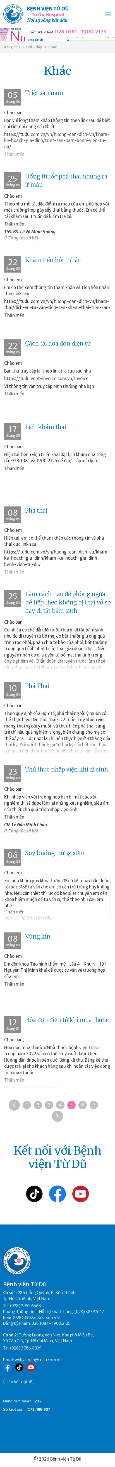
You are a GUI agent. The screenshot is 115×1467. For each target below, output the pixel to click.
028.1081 (65, 31)
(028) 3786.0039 (26, 1348)
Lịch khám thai (45, 426)
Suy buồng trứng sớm (55, 852)
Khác (53, 47)
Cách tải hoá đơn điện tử (57, 343)
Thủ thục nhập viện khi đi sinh (66, 769)
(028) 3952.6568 (25, 1305)
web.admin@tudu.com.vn (38, 1359)
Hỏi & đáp (34, 47)
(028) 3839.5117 (89, 1311)
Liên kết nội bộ (19, 1381)
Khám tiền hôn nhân (53, 259)
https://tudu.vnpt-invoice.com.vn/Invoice (46, 378)
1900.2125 (94, 31)
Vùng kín (38, 936)
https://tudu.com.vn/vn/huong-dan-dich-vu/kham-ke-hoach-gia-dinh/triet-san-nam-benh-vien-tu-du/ (56, 141)
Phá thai (36, 510)
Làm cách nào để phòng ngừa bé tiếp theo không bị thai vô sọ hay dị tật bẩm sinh (68, 602)
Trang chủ (11, 47)
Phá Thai (37, 685)
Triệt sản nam (44, 92)
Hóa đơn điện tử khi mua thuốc (67, 1020)
